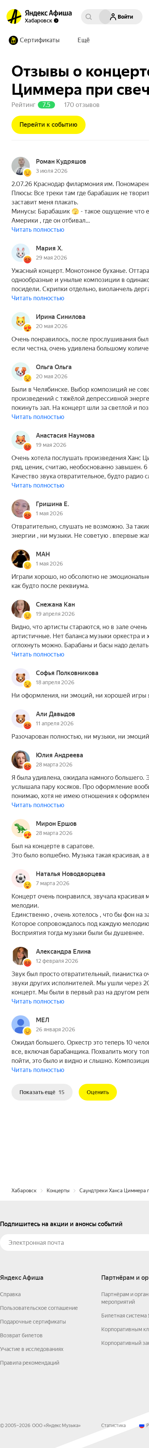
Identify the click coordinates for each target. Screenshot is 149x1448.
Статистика (113, 1425)
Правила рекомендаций (29, 1363)
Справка (10, 1294)
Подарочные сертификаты (33, 1322)
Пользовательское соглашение (39, 1308)
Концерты (58, 1190)
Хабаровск (24, 1190)
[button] (83, 40)
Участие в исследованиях (31, 1349)
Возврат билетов (21, 1335)
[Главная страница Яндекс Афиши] (14, 16)
